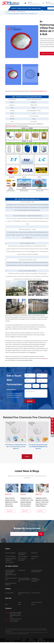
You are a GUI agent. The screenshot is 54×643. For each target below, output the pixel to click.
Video (19, 604)
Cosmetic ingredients (10, 552)
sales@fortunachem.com (34, 4)
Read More (10, 511)
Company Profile (9, 592)
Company (19, 8)
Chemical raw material (10, 126)
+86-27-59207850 (14, 621)
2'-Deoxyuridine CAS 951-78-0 (11, 579)
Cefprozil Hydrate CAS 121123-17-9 (10, 584)
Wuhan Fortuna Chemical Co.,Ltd (38, 91)
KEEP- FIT (33, 558)
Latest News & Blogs (27, 471)
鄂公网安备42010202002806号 (41, 640)
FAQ (6, 604)
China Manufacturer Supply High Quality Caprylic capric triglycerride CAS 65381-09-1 (11, 573)
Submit (29, 401)
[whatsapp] (52, 425)
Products (13, 8)
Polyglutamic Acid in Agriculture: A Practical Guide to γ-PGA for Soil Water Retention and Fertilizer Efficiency (42, 502)
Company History (35, 592)
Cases (29, 8)
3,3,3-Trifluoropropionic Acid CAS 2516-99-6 (36, 571)
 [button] (5, 74)
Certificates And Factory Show (24, 593)
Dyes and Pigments (23, 556)
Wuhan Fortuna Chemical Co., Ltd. (15, 640)
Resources (34, 8)
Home (8, 11)
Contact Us (43, 8)
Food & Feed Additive (10, 556)
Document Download (36, 602)
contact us (44, 358)
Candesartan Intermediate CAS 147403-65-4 (35, 580)
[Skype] (52, 419)
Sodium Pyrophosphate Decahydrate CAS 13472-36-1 (24, 580)
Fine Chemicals (35, 556)
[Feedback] (52, 435)
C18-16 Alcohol (21, 570)
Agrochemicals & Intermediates (22, 553)
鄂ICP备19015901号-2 (32, 640)
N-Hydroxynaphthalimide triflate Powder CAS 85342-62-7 (22, 13)
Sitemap (7, 642)
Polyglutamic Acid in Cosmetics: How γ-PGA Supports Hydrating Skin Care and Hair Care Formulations (26, 502)
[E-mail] (52, 422)
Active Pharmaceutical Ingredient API (10, 559)
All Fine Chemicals (9, 562)
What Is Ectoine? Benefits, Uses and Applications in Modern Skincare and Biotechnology (11, 502)
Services (25, 8)
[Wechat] (52, 432)
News (39, 8)
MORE (27, 457)
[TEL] (52, 429)
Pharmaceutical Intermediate (22, 559)
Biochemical (34, 552)
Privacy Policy (13, 642)
